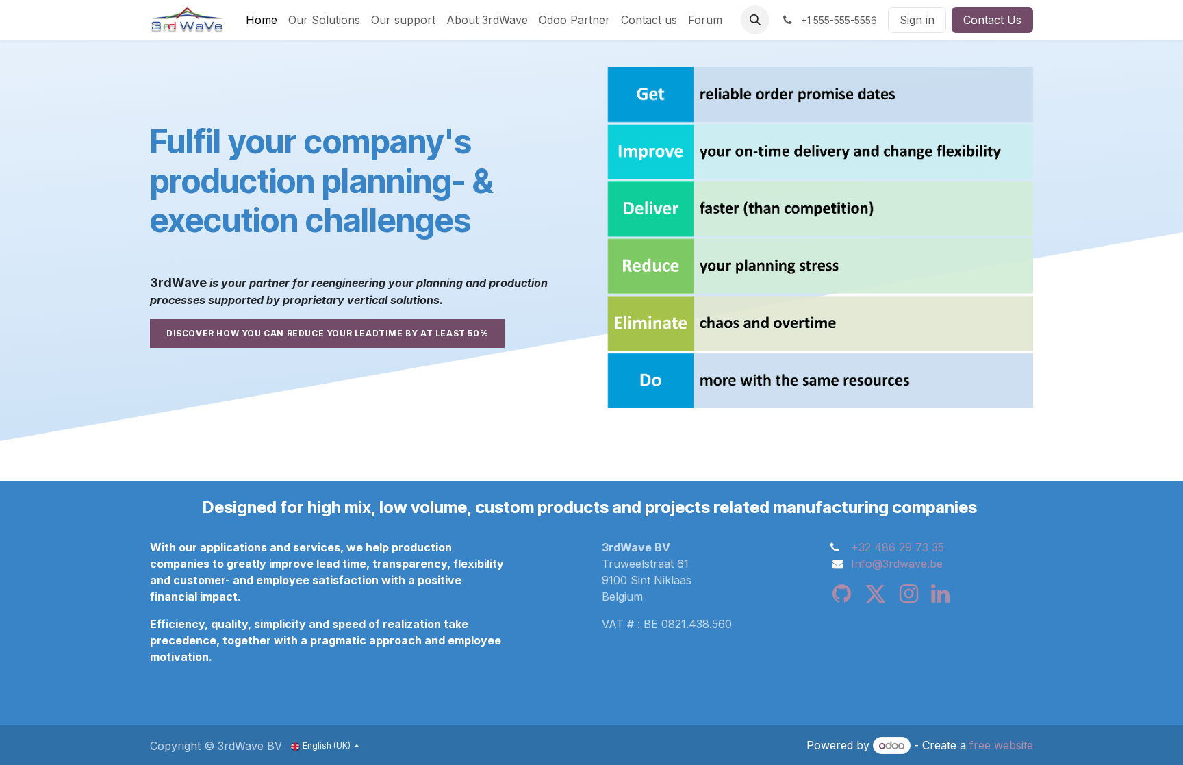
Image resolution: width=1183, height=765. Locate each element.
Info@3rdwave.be (897, 563)
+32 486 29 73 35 (897, 547)
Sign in (917, 20)
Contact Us (992, 20)
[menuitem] (261, 20)
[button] (755, 19)
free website (1001, 745)
